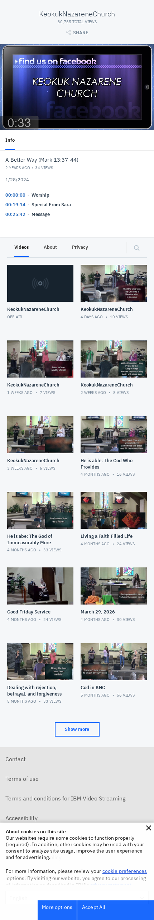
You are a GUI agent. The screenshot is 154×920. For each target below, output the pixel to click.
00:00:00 (15, 195)
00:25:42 (15, 214)
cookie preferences (124, 871)
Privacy (80, 247)
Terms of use (22, 778)
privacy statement (111, 885)
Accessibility (21, 818)
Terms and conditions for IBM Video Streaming (65, 798)
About (50, 247)
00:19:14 (15, 205)
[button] (148, 827)
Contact (15, 759)
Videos (21, 247)
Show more (77, 729)
